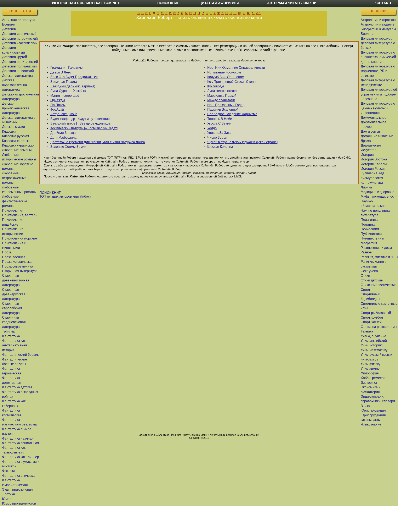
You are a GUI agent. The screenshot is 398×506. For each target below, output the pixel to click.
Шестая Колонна (220, 146)
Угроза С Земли (219, 123)
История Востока (374, 159)
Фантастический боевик (20, 354)
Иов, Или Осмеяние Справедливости (236, 67)
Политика (368, 224)
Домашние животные (377, 136)
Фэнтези (8, 471)
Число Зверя (217, 137)
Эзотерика (369, 382)
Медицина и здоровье (377, 192)
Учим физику (370, 364)
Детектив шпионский (18, 71)
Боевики (8, 24)
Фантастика (11, 336)
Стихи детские (372, 280)
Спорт (365, 289)
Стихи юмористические (379, 285)
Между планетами (221, 100)
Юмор (6, 499)
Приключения (12, 210)
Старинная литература (20, 271)
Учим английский (374, 340)
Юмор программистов (19, 503)
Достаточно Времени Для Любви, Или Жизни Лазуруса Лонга (97, 142)
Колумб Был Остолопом (225, 77)
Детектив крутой (14, 57)
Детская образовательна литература (14, 84)
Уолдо (212, 128)
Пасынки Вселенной (223, 109)
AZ (258, 13)
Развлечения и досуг (376, 247)
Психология (370, 229)
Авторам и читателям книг (292, 3)
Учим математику (374, 350)
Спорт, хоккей (371, 322)
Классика (9, 131)
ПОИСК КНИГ (50, 192)
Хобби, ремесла (373, 378)
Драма (366, 141)
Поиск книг (168, 3)
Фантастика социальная (20, 443)
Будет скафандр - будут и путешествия (80, 119)
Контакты (384, 3)
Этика (365, 406)
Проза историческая (17, 261)
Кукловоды (215, 86)
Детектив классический (20, 43)
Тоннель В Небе (219, 119)
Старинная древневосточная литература (15, 280)
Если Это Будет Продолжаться (74, 77)
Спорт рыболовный (376, 313)
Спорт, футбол (372, 317)
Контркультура (372, 182)
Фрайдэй (57, 109)
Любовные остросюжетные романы (14, 177)
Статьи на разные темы (379, 327)
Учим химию (370, 368)
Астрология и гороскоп (378, 20)
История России (373, 168)
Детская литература (17, 75)
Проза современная (17, 266)
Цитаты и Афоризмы (219, 3)
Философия (370, 373)
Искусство (368, 150)
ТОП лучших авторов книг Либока (65, 196)
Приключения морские (19, 238)
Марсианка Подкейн (222, 95)
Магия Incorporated (64, 95)
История (367, 154)
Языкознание (371, 424)
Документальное (373, 117)
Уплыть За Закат (220, 132)
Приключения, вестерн (19, 215)
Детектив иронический (19, 33)
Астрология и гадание (377, 24)
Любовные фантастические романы (14, 201)
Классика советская (17, 141)
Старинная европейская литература (12, 308)
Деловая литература (376, 38)
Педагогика (369, 219)
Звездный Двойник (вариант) (72, 86)
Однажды (57, 100)
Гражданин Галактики (67, 67)
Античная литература (18, 20)
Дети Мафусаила (63, 137)
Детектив (9, 29)
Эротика (8, 494)
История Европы (374, 164)
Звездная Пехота (63, 81)
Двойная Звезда (63, 132)
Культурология (372, 178)
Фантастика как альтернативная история (14, 345)
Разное (366, 252)
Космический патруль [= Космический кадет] (84, 128)
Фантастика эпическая (19, 475)
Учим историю (371, 345)
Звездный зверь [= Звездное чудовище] (80, 123)
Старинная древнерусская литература (13, 294)
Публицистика (371, 234)
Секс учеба (369, 271)
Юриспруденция (373, 410)
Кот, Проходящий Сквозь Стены (231, 81)
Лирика (366, 187)
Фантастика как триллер (20, 457)
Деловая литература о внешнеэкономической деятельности (378, 57)
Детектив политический (20, 62)
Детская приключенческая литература (15, 108)
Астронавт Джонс (63, 114)
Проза (7, 252)
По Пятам (58, 105)
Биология (368, 33)
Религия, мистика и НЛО (379, 257)
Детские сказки (13, 126)
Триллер (8, 331)
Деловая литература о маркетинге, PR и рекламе (378, 71)
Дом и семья (370, 131)
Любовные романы (17, 150)
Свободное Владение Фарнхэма (232, 114)
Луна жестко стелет (222, 91)
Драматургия (371, 145)
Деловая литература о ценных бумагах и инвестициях (378, 108)
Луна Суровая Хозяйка (68, 91)
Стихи (365, 275)
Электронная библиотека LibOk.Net (85, 3)
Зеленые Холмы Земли (68, 146)
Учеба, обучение (373, 336)
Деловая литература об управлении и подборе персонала (379, 94)
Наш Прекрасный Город (225, 105)
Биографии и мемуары (378, 29)
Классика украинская (18, 145)
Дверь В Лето (60, 72)
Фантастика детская (17, 387)
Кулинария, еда (373, 173)
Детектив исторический (20, 38)
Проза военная (13, 257)
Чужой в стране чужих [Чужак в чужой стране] (242, 142)
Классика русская (15, 136)
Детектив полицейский (19, 66)
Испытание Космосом (224, 72)
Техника (367, 331)
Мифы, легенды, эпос (377, 196)
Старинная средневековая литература (14, 322)
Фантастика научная (17, 438)
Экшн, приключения (17, 489)
